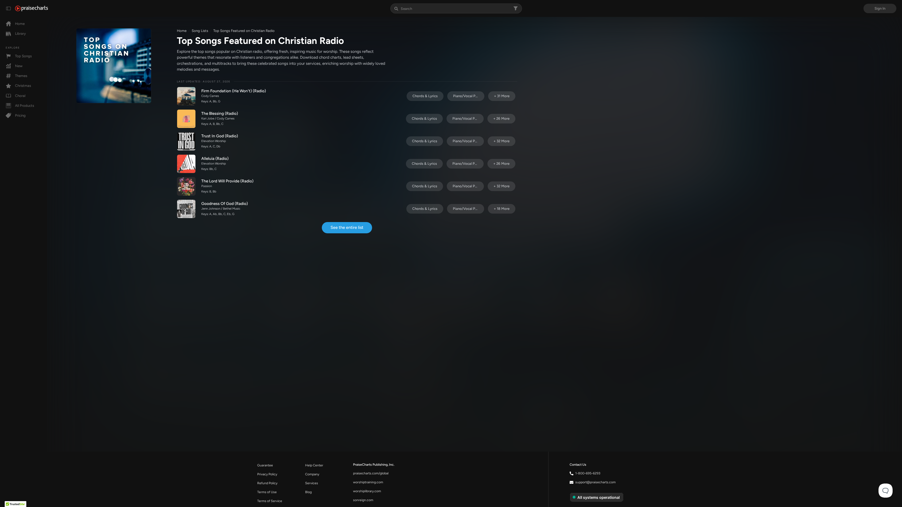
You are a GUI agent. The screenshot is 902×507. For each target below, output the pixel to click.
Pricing (20, 115)
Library (20, 33)
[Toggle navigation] (8, 8)
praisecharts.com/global (371, 473)
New (19, 66)
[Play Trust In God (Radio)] (186, 141)
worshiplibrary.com (367, 491)
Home (20, 24)
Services (311, 483)
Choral (20, 96)
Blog (308, 492)
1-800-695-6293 (587, 473)
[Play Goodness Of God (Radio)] (186, 208)
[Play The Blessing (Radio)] (186, 118)
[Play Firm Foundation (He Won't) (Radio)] (186, 96)
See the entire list (346, 227)
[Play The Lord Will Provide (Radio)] (186, 186)
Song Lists (200, 31)
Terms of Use (267, 492)
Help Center (314, 465)
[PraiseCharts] (31, 8)
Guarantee (265, 465)
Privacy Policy (267, 474)
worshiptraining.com (368, 482)
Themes (21, 76)
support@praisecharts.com (595, 482)
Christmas (23, 86)
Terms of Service (269, 501)
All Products (24, 106)
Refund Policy (267, 483)
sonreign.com (363, 500)
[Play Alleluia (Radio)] (186, 163)
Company (312, 474)
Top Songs (23, 56)
